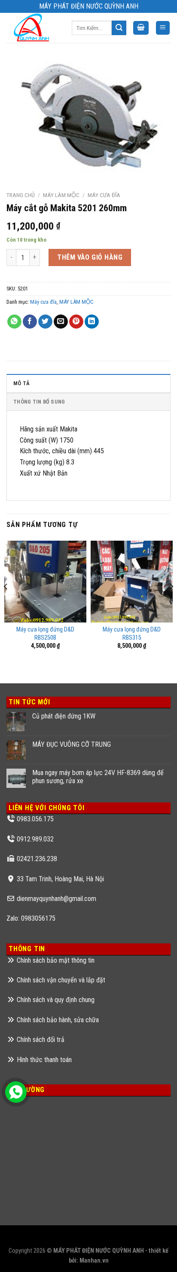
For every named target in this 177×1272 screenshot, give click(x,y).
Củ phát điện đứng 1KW (63, 716)
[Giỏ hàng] (141, 28)
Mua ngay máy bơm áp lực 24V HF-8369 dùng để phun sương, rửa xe (98, 777)
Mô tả (21, 383)
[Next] (171, 603)
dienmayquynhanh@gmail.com (56, 899)
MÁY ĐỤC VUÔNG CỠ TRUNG (71, 744)
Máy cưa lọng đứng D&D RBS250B (45, 633)
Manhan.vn (94, 1260)
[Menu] (163, 28)
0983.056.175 (35, 819)
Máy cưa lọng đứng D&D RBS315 (132, 633)
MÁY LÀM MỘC (61, 195)
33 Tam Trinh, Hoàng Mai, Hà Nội (60, 879)
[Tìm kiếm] (119, 28)
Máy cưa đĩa (104, 195)
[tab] (88, 383)
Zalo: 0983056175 (30, 918)
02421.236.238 (37, 859)
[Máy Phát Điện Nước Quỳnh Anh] (32, 28)
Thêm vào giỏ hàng (89, 257)
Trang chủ (20, 195)
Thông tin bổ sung (39, 401)
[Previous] (6, 603)
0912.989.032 (35, 839)
